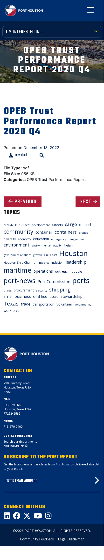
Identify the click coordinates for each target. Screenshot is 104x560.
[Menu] (90, 11)
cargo (71, 224)
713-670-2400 (13, 427)
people (77, 271)
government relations (17, 255)
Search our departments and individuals (20, 444)
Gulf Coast (50, 255)
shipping (59, 289)
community (18, 231)
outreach (62, 271)
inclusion (57, 263)
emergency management (68, 239)
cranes (83, 232)
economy (24, 239)
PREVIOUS (26, 202)
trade (25, 304)
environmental (41, 245)
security (41, 290)
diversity (10, 239)
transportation (43, 304)
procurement (24, 290)
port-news (19, 280)
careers (57, 225)
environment (16, 245)
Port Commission (54, 281)
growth (37, 255)
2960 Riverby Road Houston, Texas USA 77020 (17, 387)
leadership (76, 262)
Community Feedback (37, 539)
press (8, 290)
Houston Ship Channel (20, 262)
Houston (73, 253)
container (43, 232)
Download (21, 155)
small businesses (45, 296)
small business (17, 296)
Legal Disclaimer (71, 539)
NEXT (85, 202)
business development (34, 225)
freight (68, 245)
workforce (11, 310)
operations (43, 271)
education (41, 238)
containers (66, 232)
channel (85, 224)
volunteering (83, 304)
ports (80, 280)
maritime (17, 270)
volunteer (64, 304)
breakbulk (10, 225)
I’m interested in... (24, 32)
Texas (11, 303)
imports (43, 262)
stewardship (72, 296)
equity (57, 245)
